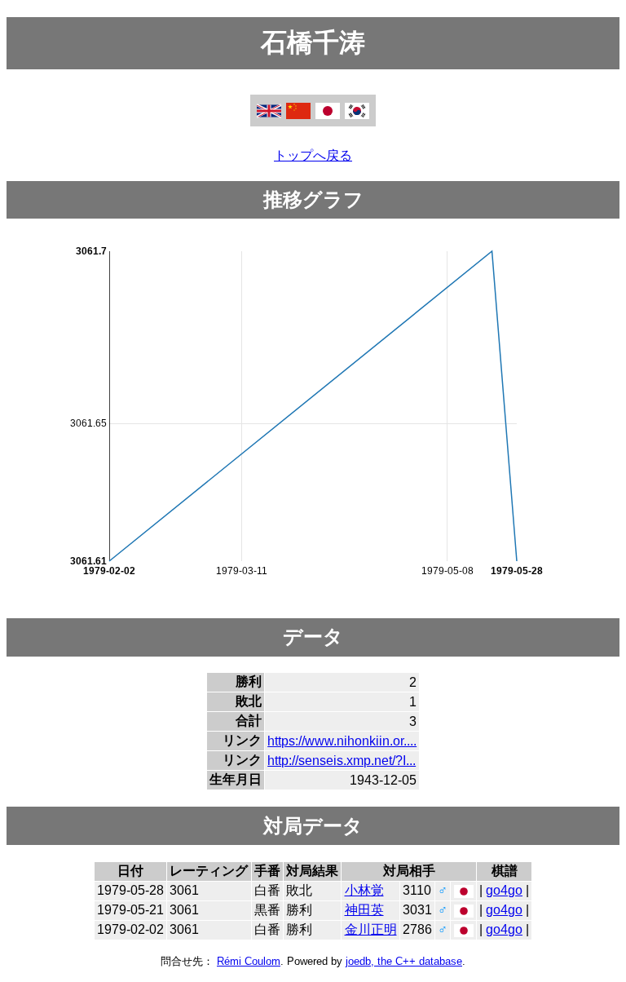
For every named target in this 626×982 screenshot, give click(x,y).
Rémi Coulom (248, 961)
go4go (504, 890)
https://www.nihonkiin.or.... (342, 741)
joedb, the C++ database (404, 961)
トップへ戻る (313, 155)
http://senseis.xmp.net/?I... (341, 760)
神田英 (364, 910)
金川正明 (371, 929)
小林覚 (364, 890)
